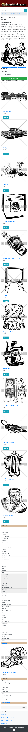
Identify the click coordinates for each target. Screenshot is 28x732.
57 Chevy (6, 148)
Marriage (4, 608)
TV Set (5, 295)
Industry (4, 602)
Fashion (4, 568)
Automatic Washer (9, 221)
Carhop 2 (4, 700)
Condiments (5, 579)
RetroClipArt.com (19, 727)
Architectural (5, 536)
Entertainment (5, 559)
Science (4, 625)
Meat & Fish (5, 589)
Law (3, 528)
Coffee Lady (5, 689)
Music (3, 615)
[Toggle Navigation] (2, 2)
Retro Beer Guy (6, 683)
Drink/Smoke (5, 553)
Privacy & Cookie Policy (7, 717)
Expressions (5, 562)
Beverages (5, 576)
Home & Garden (6, 596)
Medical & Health (6, 610)
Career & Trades (6, 542)
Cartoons (4, 545)
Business (4, 540)
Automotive (5, 538)
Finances (4, 570)
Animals (4, 534)
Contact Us (4, 723)
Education (4, 557)
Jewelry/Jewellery (6, 604)
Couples (4, 549)
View (6, 117)
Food (12, 13)
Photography (5, 621)
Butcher (5, 185)
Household (5, 598)
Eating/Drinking (6, 555)
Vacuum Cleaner (8, 442)
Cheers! (4, 698)
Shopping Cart (6, 702)
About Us (3, 714)
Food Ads (4, 585)
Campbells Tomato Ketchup (12, 258)
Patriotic (4, 617)
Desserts (4, 583)
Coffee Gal (5, 687)
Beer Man (4, 693)
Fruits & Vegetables (7, 587)
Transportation (6, 638)
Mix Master (6, 368)
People (3, 619)
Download (4, 71)
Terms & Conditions (6, 720)
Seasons (4, 627)
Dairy (3, 581)
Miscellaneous (5, 613)
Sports (3, 636)
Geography (5, 594)
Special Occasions (7, 634)
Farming (4, 566)
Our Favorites (5, 530)
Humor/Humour (6, 600)
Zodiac (3, 640)
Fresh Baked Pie (6, 685)
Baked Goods (5, 574)
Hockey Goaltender (9, 672)
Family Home (7, 111)
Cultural (4, 551)
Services (4, 630)
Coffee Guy (5, 691)
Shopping (4, 632)
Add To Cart (15, 78)
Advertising (5, 532)
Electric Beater (8, 516)
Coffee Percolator (9, 479)
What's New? (5, 643)
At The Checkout (19, 13)
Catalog (7, 13)
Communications (6, 547)
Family (3, 564)
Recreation (5, 623)
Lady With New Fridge (10, 405)
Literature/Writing (6, 606)
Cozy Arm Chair (8, 332)
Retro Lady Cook (6, 695)
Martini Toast (5, 680)
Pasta (3, 591)
